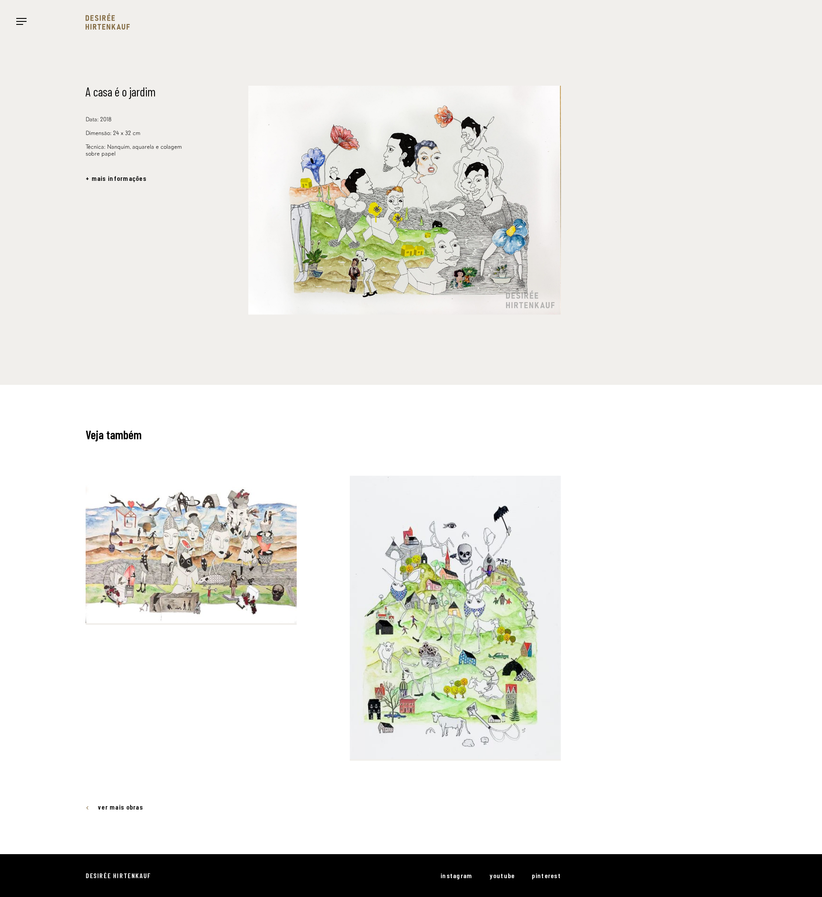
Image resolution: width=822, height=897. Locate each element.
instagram (457, 875)
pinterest (546, 875)
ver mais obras (120, 807)
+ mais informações (116, 178)
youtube (502, 875)
